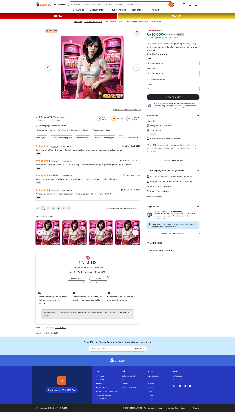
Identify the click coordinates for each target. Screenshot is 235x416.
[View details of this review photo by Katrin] (127, 232)
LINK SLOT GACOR (97, 10)
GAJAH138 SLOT (52, 333)
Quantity (150, 84)
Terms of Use (149, 408)
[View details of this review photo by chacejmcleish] (74, 232)
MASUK (176, 16)
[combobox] (118, 4)
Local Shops (185, 408)
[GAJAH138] (44, 6)
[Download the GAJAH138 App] (61, 380)
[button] (88, 258)
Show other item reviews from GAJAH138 (122, 208)
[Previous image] (48, 67)
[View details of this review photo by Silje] (101, 232)
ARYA (127, 146)
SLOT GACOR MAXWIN (93, 22)
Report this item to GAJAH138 (127, 109)
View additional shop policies (173, 233)
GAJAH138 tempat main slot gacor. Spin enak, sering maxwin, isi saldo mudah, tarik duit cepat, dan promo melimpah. (172, 46)
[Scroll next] (125, 137)
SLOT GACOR (137, 10)
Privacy (159, 408)
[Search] (171, 4)
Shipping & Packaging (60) (62, 138)
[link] (37, 208)
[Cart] (196, 4)
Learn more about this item (173, 161)
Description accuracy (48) (104, 138)
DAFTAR (58, 16)
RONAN (126, 161)
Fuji (127, 175)
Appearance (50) (83, 138)
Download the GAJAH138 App (62, 390)
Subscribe (139, 348)
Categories (61, 4)
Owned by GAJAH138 (82, 267)
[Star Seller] (156, 54)
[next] (135, 233)
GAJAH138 (78, 22)
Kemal (126, 190)
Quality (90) (41, 138)
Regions (196, 408)
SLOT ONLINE (153, 10)
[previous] (40, 233)
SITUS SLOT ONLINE (118, 10)
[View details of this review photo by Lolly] (47, 232)
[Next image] (136, 67)
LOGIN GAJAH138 (173, 97)
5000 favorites (60, 328)
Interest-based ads (171, 408)
